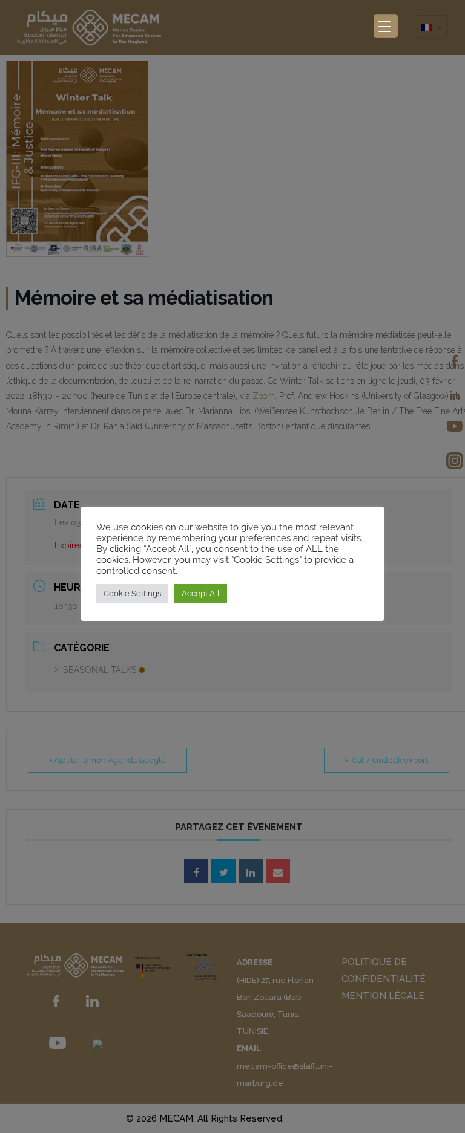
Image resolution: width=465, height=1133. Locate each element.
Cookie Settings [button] (132, 593)
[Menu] (386, 26)
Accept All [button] (201, 593)
